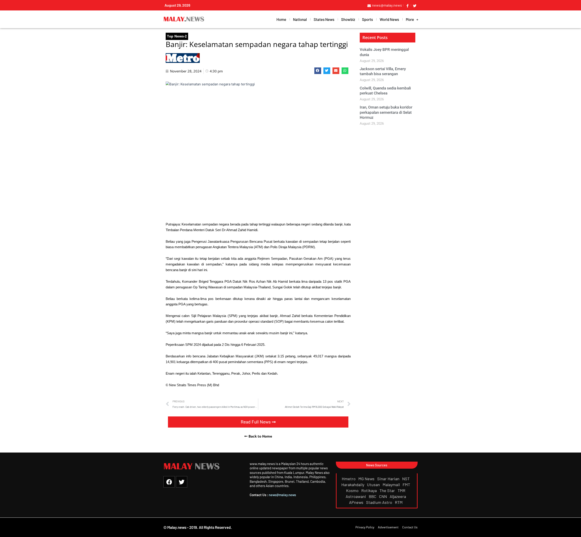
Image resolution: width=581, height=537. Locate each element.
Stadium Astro (379, 502)
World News (389, 19)
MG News (366, 478)
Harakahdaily (353, 484)
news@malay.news (282, 495)
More (410, 19)
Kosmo (352, 490)
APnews (356, 502)
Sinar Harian (388, 478)
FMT (407, 484)
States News (324, 19)
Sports (367, 19)
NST (406, 478)
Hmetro (349, 478)
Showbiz (348, 19)
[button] (317, 70)
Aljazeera (398, 496)
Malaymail (392, 484)
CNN (383, 496)
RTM (399, 502)
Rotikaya (369, 490)
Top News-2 (177, 36)
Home (281, 19)
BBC (373, 496)
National (300, 19)
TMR (402, 490)
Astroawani (356, 496)
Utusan (374, 484)
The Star (387, 490)
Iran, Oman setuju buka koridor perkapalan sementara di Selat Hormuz (386, 112)
